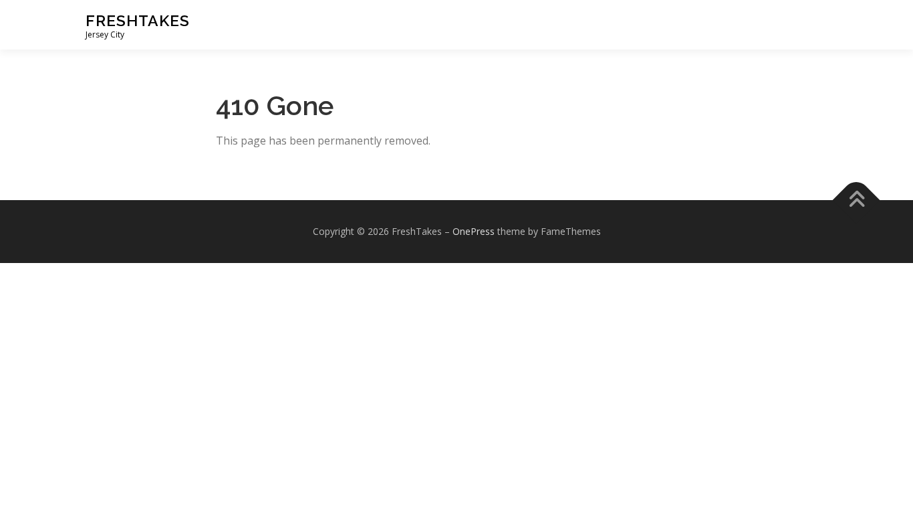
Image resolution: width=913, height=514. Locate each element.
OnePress (473, 231)
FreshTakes (138, 20)
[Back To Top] (856, 200)
